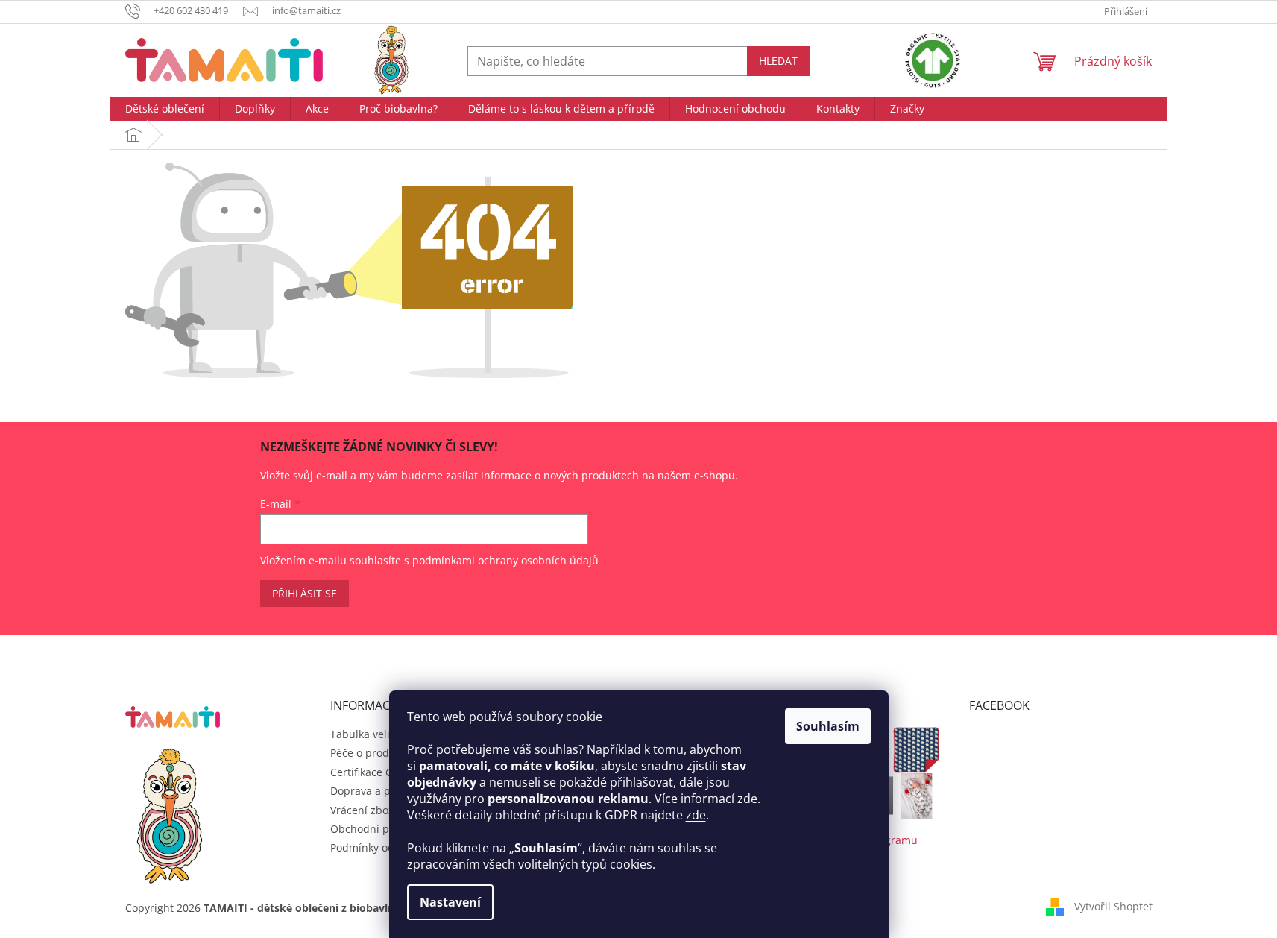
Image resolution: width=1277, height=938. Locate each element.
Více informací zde (706, 798)
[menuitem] (164, 109)
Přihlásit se (304, 593)
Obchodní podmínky (381, 829)
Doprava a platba (373, 791)
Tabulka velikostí (371, 734)
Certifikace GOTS (371, 772)
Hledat (778, 61)
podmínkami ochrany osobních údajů (505, 560)
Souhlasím (828, 726)
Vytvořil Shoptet (1113, 906)
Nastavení (450, 902)
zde (696, 815)
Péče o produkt (367, 753)
